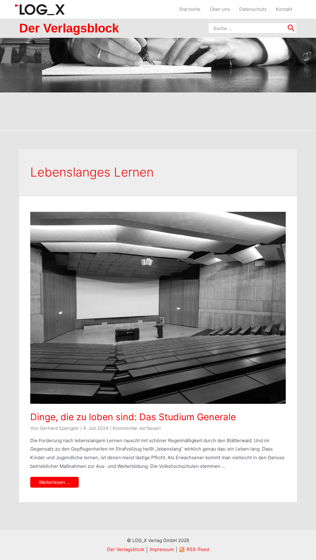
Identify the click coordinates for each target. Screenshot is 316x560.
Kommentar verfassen (137, 428)
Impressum (162, 549)
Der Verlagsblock (125, 549)
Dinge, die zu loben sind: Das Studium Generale (133, 416)
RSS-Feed (198, 549)
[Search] (291, 28)
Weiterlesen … (54, 482)
